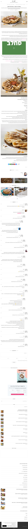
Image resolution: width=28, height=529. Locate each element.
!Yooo (26, 515)
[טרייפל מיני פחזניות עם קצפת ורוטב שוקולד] (20, 191)
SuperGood (25, 517)
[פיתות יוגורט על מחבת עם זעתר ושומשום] (7, 191)
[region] (9, 524)
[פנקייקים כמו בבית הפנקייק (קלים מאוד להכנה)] (3, 490)
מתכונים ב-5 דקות (25, 477)
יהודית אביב (20, 62)
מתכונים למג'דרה (25, 479)
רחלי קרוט (22, 172)
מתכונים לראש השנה (25, 469)
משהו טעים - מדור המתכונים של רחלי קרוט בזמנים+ (20, 4)
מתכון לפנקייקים (25, 471)
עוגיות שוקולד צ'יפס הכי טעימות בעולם (23, 473)
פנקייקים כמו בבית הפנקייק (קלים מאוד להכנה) (22, 410)
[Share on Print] (13, 164)
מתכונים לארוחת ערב (25, 467)
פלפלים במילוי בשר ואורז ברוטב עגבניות (23, 439)
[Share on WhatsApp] (10, 164)
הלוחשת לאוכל (24, 39)
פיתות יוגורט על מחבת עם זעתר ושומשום (7, 196)
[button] (14, 48)
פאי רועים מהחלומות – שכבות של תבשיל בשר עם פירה (21, 443)
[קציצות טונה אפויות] (3, 508)
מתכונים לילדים (25, 475)
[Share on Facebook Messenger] (8, 164)
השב (1, 235)
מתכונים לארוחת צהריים (24, 465)
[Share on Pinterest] (14, 164)
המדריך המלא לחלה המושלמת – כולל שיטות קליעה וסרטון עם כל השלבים (19, 436)
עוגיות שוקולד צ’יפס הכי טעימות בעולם (23, 414)
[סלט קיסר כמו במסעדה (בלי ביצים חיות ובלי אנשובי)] (3, 494)
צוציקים (26, 513)
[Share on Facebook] (16, 164)
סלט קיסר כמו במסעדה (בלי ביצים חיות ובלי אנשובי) (21, 421)
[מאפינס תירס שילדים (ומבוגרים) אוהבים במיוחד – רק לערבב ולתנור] (3, 503)
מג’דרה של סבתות (25, 432)
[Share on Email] (11, 164)
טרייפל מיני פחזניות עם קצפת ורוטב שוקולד (20, 196)
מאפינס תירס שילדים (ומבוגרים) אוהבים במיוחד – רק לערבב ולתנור (20, 425)
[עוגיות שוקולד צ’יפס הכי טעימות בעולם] (3, 499)
